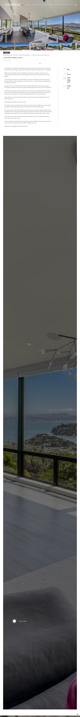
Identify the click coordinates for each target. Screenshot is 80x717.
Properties (36, 4)
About (29, 4)
